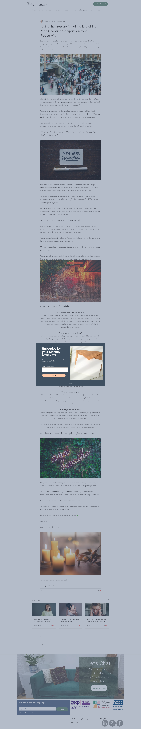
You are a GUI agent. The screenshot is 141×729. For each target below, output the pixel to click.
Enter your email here (48, 366)
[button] (70, 383)
